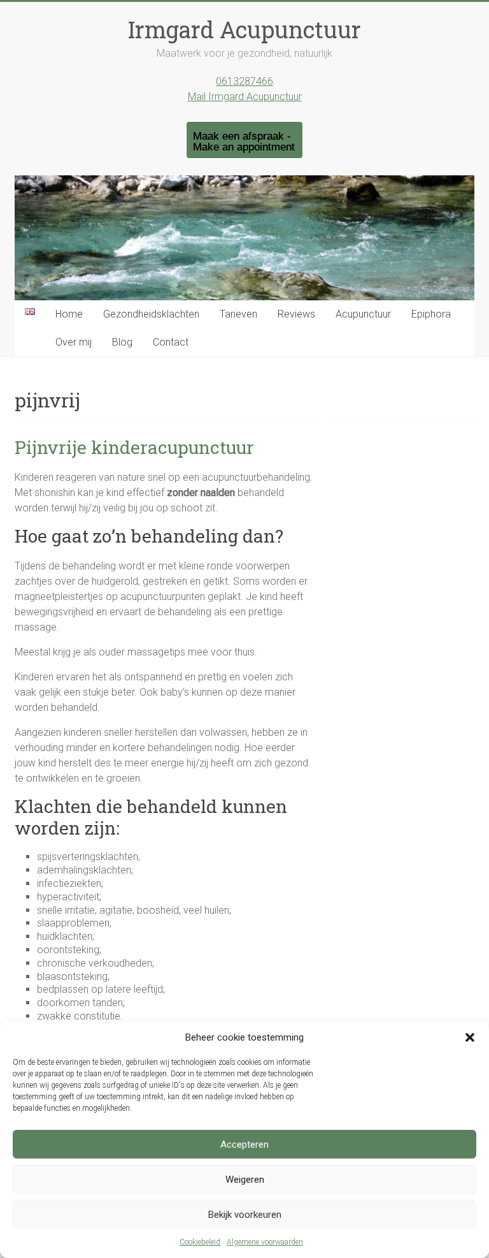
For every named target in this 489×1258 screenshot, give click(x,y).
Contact (170, 342)
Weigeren (244, 1179)
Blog (122, 342)
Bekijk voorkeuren (244, 1214)
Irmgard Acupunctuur (244, 29)
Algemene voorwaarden (265, 1242)
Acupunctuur (363, 314)
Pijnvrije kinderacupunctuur (134, 447)
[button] (470, 1037)
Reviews (296, 314)
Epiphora (431, 314)
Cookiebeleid (200, 1242)
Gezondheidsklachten (151, 314)
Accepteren (244, 1144)
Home (69, 314)
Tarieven (238, 314)
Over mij (73, 342)
